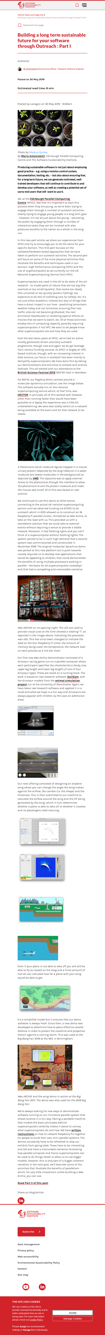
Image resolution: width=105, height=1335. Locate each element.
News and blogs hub (34, 15)
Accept (72, 1312)
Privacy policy (26, 1250)
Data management (29, 1244)
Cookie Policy (36, 1320)
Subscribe (28, 1231)
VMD (35, 478)
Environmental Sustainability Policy (39, 1262)
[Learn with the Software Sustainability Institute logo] (29, 5)
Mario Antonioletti (33, 156)
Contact (22, 1268)
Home (20, 15)
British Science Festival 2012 (36, 372)
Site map (23, 1274)
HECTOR (23, 394)
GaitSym (73, 676)
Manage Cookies (72, 1318)
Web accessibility (28, 1256)
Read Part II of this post (33, 1183)
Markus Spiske (38, 152)
